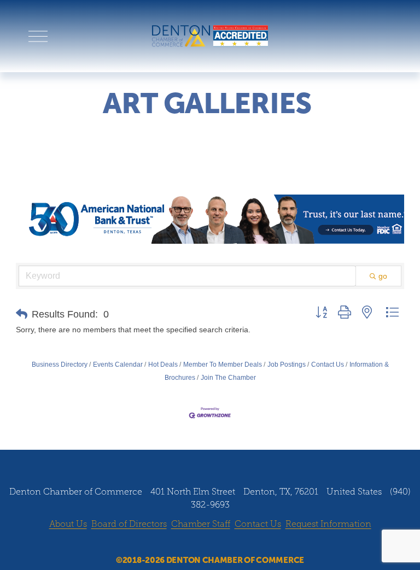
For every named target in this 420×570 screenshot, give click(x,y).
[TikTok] (241, 543)
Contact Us (327, 364)
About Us (68, 523)
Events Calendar (118, 364)
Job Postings (286, 364)
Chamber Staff (200, 523)
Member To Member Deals (222, 364)
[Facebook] (178, 543)
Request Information (328, 523)
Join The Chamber (228, 377)
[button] (21, 314)
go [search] (382, 276)
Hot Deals (163, 364)
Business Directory (60, 364)
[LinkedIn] (220, 543)
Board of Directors (129, 523)
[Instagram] (199, 543)
